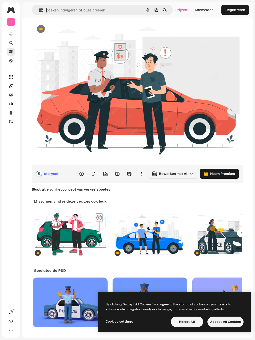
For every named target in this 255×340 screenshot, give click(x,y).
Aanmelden (203, 10)
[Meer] (11, 330)
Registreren (235, 10)
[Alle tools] (11, 77)
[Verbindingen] (11, 312)
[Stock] (11, 52)
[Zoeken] (11, 43)
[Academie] (11, 321)
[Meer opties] (141, 174)
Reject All (187, 322)
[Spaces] (11, 86)
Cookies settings (119, 321)
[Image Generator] (11, 95)
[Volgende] (241, 233)
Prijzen (181, 10)
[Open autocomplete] (39, 10)
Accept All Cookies (225, 322)
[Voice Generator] (11, 113)
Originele (64, 29)
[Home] (11, 34)
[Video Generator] (11, 104)
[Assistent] (11, 122)
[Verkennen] (11, 61)
